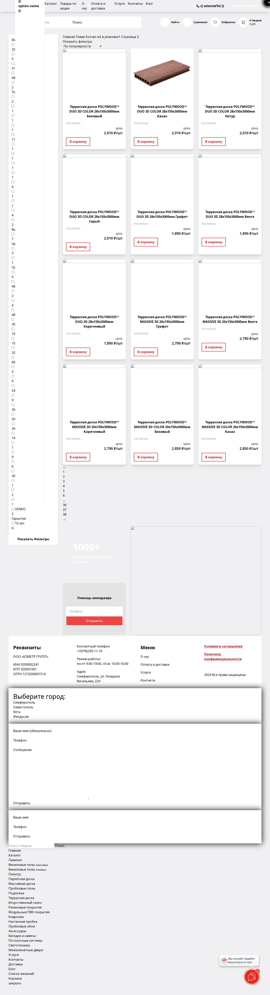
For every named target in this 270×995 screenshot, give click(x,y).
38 (64, 514)
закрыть (14, 983)
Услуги (119, 3)
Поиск (77, 22)
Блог (149, 3)
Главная (69, 37)
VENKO (20, 509)
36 (64, 505)
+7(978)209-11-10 (89, 651)
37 (64, 509)
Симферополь (24, 702)
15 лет (20, 523)
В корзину (78, 141)
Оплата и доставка (155, 664)
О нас (145, 656)
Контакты (135, 3)
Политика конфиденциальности (223, 656)
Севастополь (23, 707)
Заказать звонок (244, 6)
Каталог (51, 3)
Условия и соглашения (223, 646)
